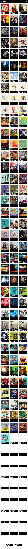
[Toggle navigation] (26, 1)
